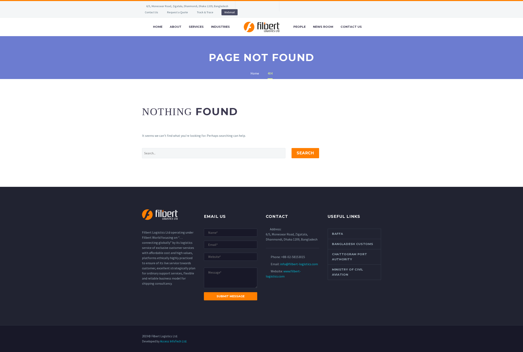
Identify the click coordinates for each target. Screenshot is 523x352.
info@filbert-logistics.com (299, 264)
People (299, 27)
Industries (220, 27)
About (175, 27)
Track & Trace (205, 12)
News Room (323, 27)
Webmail (229, 12)
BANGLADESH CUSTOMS (352, 244)
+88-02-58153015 (293, 257)
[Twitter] (257, 6)
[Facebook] (244, 6)
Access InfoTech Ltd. (173, 341)
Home (157, 27)
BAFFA (337, 234)
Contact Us (151, 12)
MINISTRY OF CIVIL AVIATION (347, 272)
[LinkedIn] (251, 6)
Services (196, 27)
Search (305, 153)
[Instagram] (263, 6)
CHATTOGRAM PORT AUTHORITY (349, 256)
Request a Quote (177, 12)
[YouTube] (269, 6)
